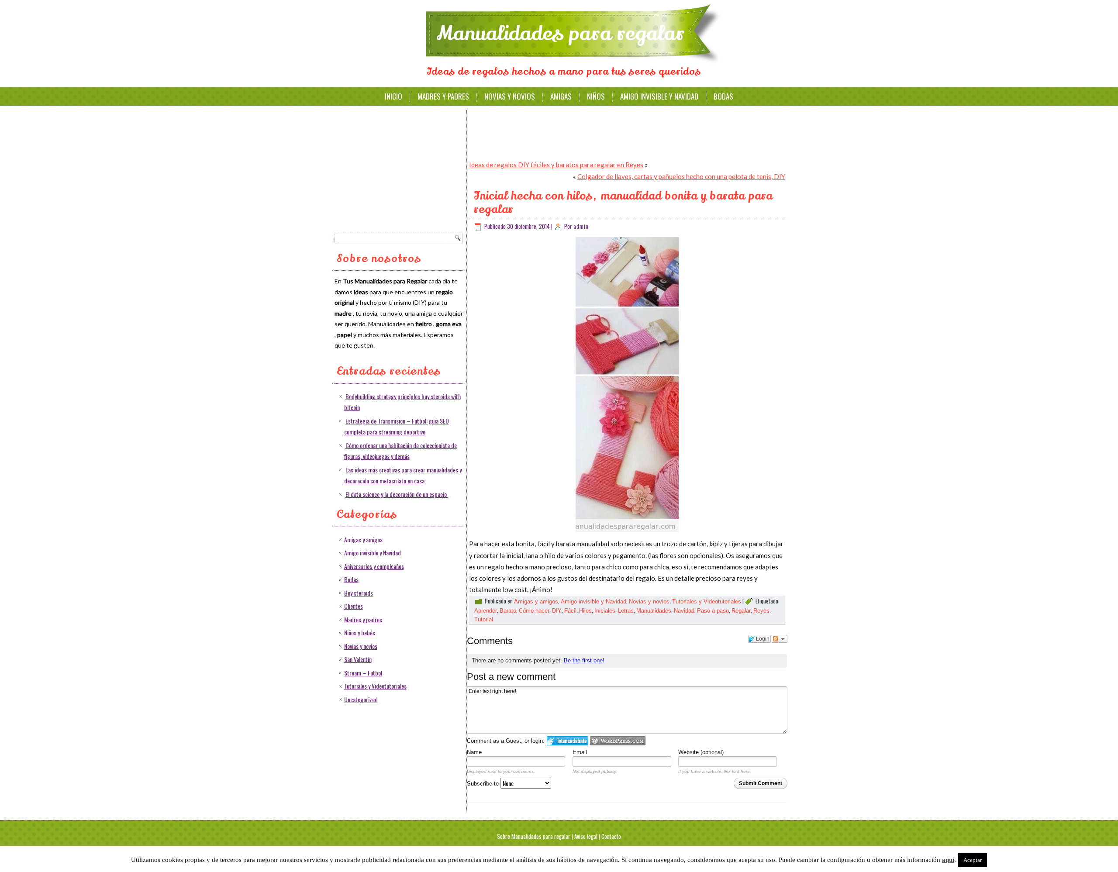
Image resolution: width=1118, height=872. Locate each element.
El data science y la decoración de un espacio (396, 494)
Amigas (561, 96)
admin (581, 226)
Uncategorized (361, 699)
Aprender (485, 610)
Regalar (741, 610)
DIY (557, 610)
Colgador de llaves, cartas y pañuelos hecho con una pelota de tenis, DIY (681, 176)
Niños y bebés (359, 632)
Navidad (684, 610)
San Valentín (358, 659)
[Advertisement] (400, 168)
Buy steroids (358, 592)
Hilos (585, 610)
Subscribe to (483, 783)
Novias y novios (509, 96)
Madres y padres (443, 96)
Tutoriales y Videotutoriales (375, 685)
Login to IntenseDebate (567, 740)
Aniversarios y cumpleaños (374, 566)
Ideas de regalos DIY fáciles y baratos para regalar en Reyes (556, 165)
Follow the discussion (779, 639)
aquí (948, 859)
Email (580, 752)
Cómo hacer (534, 610)
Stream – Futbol (363, 672)
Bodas (723, 96)
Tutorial (483, 619)
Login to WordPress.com (617, 740)
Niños (596, 96)
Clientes (353, 605)
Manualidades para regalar (560, 34)
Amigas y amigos (363, 539)
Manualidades (653, 610)
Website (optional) (701, 752)
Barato (508, 610)
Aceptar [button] (972, 860)
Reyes (761, 610)
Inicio (393, 96)
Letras (626, 610)
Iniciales (604, 610)
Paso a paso (713, 610)
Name (474, 752)
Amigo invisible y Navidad (659, 96)
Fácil (570, 610)
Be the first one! (584, 660)
